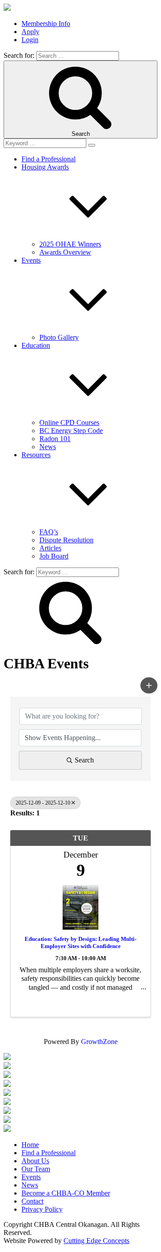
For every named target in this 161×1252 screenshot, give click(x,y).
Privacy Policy (42, 1209)
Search (84, 760)
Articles (50, 548)
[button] (148, 685)
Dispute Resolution (66, 540)
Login (29, 39)
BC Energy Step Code (71, 430)
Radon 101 (55, 438)
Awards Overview (65, 252)
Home (30, 1144)
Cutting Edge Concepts (96, 1240)
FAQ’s (48, 532)
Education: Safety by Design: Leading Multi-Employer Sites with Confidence (80, 942)
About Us (35, 1161)
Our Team (35, 1169)
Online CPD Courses (69, 422)
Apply (30, 31)
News (47, 447)
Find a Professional (48, 159)
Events (31, 1177)
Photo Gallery (59, 337)
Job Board (53, 556)
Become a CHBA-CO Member (65, 1193)
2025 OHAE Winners (70, 244)
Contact (32, 1201)
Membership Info (45, 23)
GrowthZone (99, 1041)
